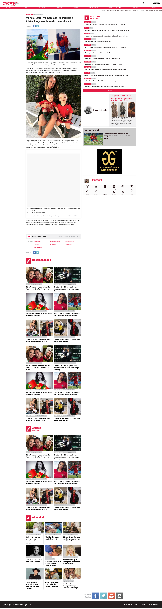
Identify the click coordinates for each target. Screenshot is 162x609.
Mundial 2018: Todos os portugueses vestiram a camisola (39, 314)
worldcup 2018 (38, 247)
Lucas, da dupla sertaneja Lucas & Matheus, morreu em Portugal (33, 585)
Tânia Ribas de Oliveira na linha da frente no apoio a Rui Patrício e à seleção (38, 289)
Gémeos (105, 189)
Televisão (42, 8)
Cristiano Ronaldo (69, 241)
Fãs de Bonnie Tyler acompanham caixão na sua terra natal (71, 562)
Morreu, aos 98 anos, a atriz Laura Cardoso (34, 561)
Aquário (122, 194)
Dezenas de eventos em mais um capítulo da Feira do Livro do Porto (106, 36)
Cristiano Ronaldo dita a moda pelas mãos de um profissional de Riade (110, 10)
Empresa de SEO (27, 605)
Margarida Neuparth (48, 216)
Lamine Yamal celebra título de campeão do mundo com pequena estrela (117, 136)
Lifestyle (59, 8)
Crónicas (153, 8)
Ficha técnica (128, 604)
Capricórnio (114, 194)
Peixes (131, 194)
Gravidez (47, 579)
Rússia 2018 (68, 244)
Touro (96, 189)
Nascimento (48, 557)
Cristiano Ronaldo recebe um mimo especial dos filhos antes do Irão (38, 340)
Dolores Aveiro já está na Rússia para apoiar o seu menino (67, 340)
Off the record (93, 8)
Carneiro (87, 189)
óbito (28, 534)
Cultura (76, 8)
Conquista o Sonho (55, 241)
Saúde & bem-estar (115, 8)
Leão (123, 189)
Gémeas (47, 534)
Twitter (37, 26)
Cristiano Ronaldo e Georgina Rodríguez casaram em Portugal (70, 586)
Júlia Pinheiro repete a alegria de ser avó (52, 538)
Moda (25, 8)
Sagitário (105, 194)
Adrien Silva (37, 241)
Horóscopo (136, 8)
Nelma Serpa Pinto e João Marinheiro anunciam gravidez (52, 584)
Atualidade (9, 8)
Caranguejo (114, 189)
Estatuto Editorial (140, 604)
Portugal (36, 244)
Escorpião (96, 194)
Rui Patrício (53, 244)
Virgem (131, 189)
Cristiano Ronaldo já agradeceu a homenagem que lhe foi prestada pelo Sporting (67, 289)
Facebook (34, 26)
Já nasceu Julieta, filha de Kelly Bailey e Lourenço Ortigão (53, 563)
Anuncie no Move (154, 604)
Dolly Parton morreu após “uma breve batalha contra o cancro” (70, 10)
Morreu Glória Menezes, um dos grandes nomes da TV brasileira (71, 539)
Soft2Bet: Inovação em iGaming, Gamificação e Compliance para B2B (106, 75)
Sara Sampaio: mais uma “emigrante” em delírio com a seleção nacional (67, 314)
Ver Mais (109, 90)
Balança (87, 194)
